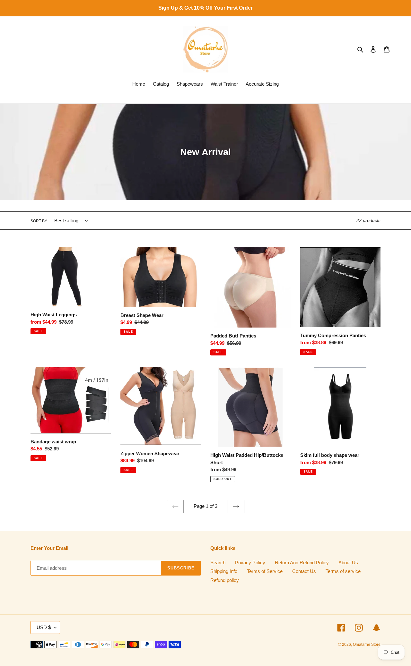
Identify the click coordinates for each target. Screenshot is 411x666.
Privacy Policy (250, 562)
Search (217, 562)
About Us (348, 562)
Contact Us (304, 571)
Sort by (39, 221)
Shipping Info (223, 571)
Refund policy (224, 580)
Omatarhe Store (366, 644)
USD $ (44, 627)
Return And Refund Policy (302, 562)
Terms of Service (265, 571)
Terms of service (343, 571)
